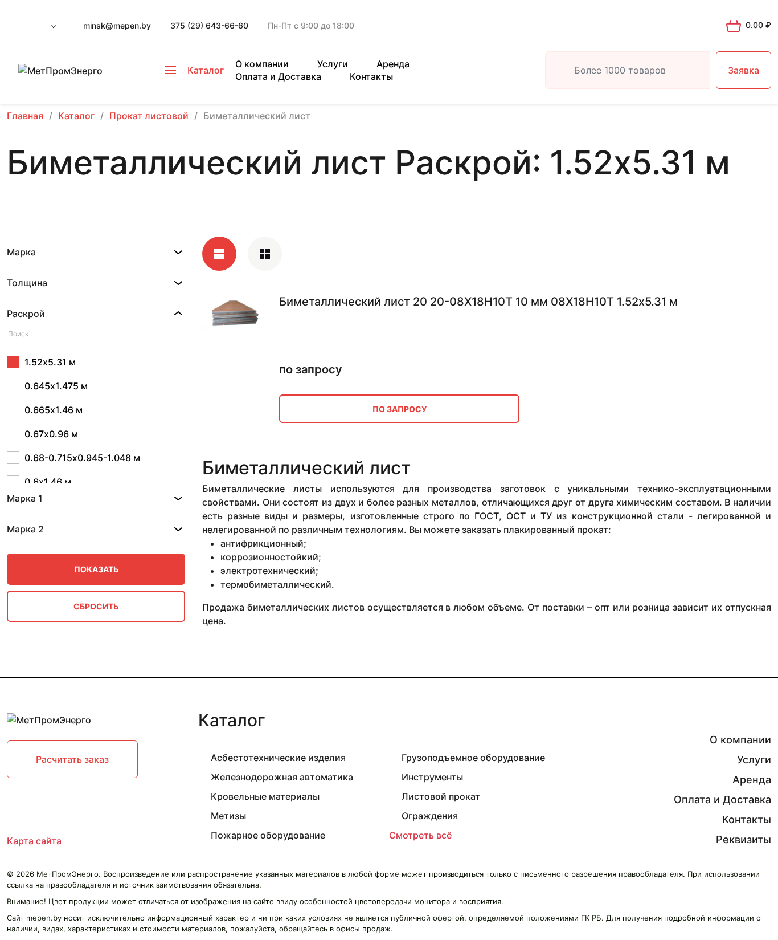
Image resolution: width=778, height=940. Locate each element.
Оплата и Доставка (278, 76)
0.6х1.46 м (47, 481)
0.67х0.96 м (51, 434)
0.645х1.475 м (56, 386)
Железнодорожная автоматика (282, 777)
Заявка (743, 70)
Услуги (332, 64)
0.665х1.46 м (53, 410)
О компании (262, 64)
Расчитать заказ (72, 759)
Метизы (228, 815)
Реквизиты (743, 839)
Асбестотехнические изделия (278, 757)
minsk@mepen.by (117, 25)
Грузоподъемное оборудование (473, 757)
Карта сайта (34, 841)
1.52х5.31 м (50, 362)
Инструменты (432, 777)
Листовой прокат (441, 796)
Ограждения (430, 815)
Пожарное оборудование (268, 835)
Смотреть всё (420, 835)
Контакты (371, 76)
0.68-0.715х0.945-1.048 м (82, 457)
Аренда (393, 64)
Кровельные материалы (265, 796)
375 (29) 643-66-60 (209, 25)
